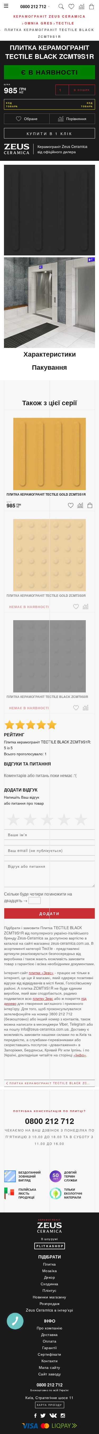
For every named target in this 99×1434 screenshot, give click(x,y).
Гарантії (49, 1347)
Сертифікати (49, 1354)
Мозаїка (49, 1270)
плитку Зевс (43, 998)
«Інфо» (79, 1054)
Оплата (49, 1341)
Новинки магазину (49, 1296)
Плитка (49, 1264)
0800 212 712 (33, 6)
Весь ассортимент (2, 57)
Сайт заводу (49, 1373)
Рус (96, 52)
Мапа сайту (49, 1367)
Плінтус (49, 1290)
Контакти (49, 1360)
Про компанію (50, 1327)
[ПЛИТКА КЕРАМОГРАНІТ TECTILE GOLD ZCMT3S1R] (49, 450)
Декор (49, 1277)
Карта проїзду (49, 1405)
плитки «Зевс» (41, 972)
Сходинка (49, 1283)
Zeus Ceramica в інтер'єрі (49, 1310)
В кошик (82, 90)
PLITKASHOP (50, 1246)
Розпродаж (50, 1303)
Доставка (49, 1334)
